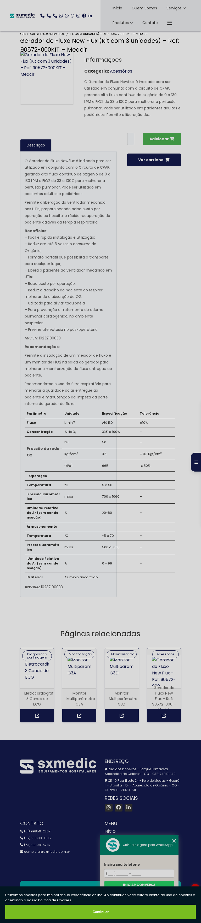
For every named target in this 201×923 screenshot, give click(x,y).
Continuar (101, 912)
